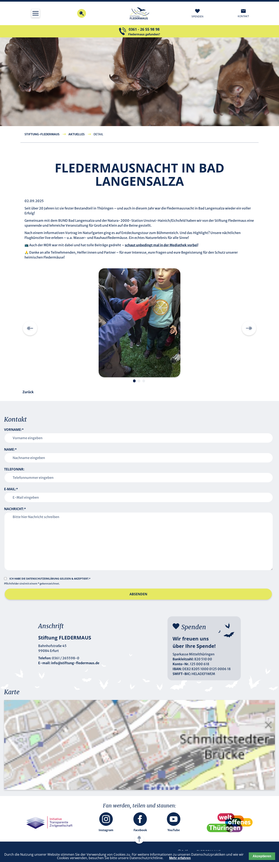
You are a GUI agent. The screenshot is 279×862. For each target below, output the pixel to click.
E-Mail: (11, 489)
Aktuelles (76, 134)
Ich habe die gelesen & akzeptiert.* (49, 578)
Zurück (28, 392)
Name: (10, 449)
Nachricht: (15, 509)
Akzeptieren (262, 856)
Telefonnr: (14, 469)
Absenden (138, 594)
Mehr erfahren (180, 858)
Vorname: (14, 429)
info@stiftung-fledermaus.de (75, 663)
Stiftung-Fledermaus (42, 134)
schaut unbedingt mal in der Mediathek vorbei (161, 245)
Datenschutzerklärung (43, 578)
